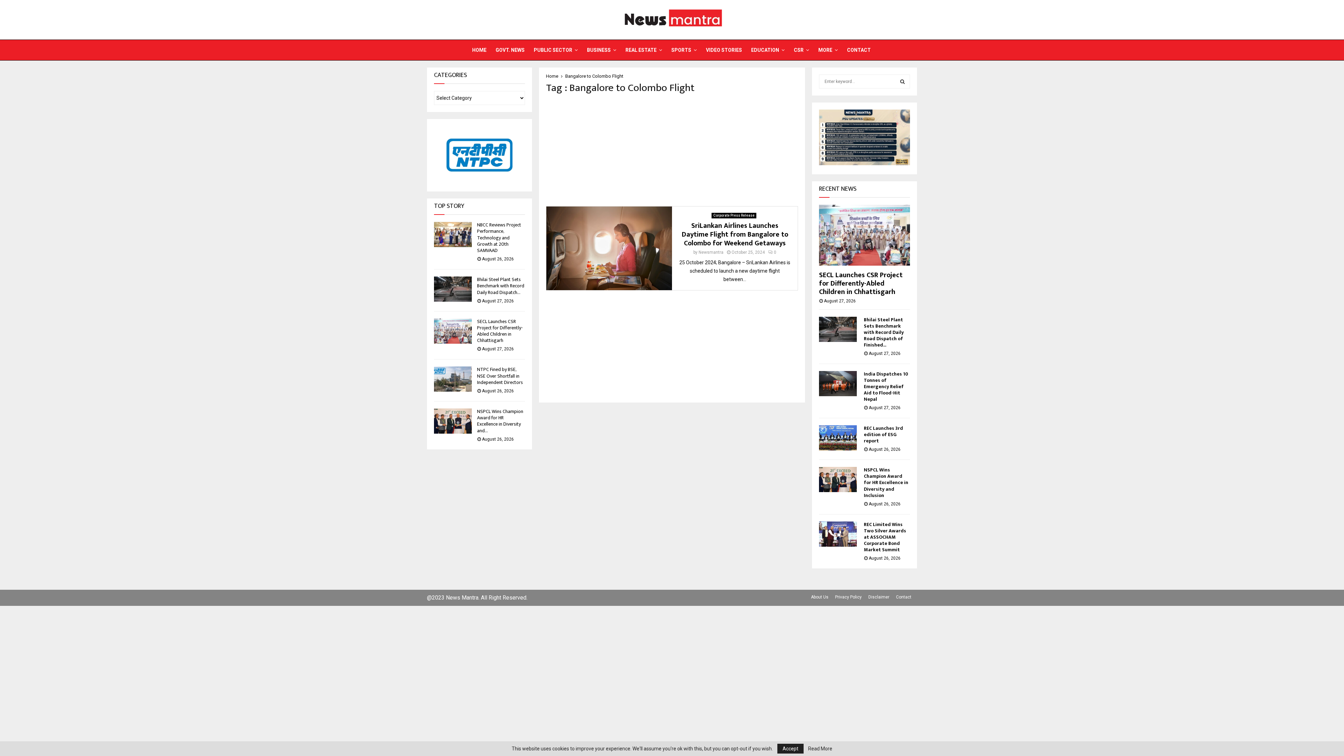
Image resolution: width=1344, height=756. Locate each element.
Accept (790, 748)
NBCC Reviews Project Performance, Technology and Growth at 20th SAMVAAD (499, 237)
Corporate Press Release (734, 215)
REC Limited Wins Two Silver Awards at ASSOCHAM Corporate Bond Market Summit (885, 537)
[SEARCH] (902, 82)
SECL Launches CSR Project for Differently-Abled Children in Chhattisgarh (500, 331)
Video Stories (724, 50)
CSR (799, 50)
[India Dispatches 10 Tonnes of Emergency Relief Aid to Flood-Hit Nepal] (838, 383)
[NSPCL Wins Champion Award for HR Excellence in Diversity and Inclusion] (453, 421)
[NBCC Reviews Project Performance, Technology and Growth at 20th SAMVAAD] (453, 234)
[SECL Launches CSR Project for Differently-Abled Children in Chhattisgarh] (453, 331)
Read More (820, 748)
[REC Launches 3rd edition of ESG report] (838, 437)
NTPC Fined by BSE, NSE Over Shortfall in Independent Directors (500, 375)
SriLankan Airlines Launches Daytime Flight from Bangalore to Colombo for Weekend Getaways (735, 234)
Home (479, 50)
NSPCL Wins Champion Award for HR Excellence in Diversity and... (500, 421)
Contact (859, 50)
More (825, 50)
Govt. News (510, 50)
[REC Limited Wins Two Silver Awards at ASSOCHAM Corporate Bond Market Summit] (838, 534)
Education (765, 50)
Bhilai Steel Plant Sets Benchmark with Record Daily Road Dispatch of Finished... (884, 332)
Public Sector (553, 50)
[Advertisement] (672, 150)
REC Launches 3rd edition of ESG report (883, 434)
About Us (819, 597)
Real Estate (641, 50)
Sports (681, 50)
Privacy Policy (848, 597)
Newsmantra (711, 252)
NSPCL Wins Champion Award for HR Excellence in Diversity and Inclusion (886, 482)
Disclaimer (878, 597)
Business (599, 50)
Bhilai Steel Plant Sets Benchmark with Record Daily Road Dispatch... (500, 285)
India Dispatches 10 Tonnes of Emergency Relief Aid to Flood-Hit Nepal (886, 386)
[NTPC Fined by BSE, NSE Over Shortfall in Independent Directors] (453, 379)
